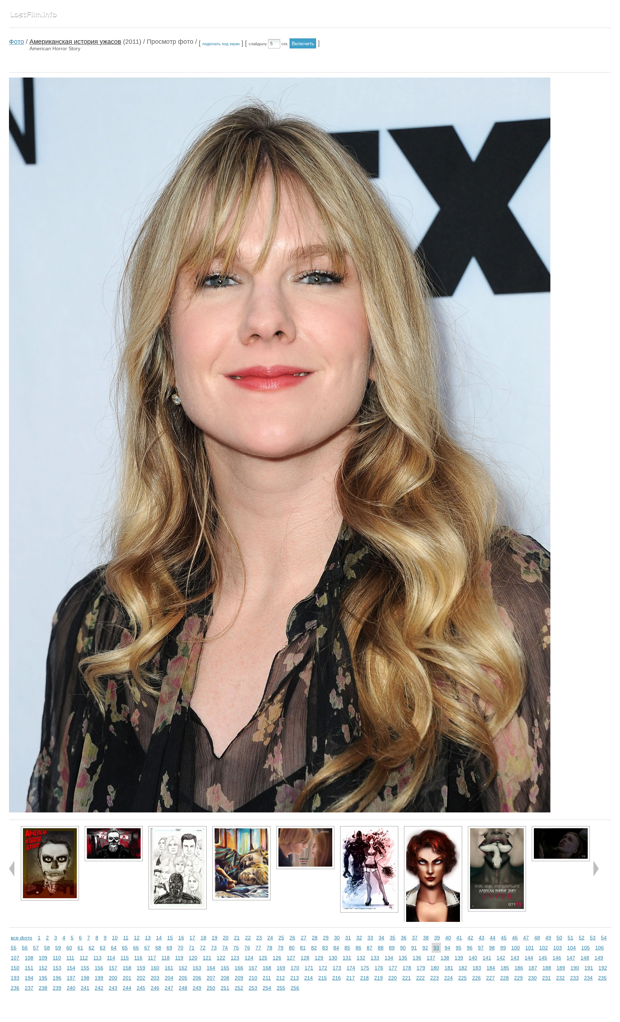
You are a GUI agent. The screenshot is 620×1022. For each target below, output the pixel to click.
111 (70, 958)
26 (292, 938)
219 (378, 978)
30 (337, 938)
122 (221, 958)
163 (197, 968)
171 (309, 968)
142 (501, 958)
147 (571, 958)
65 (125, 948)
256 (295, 988)
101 (529, 948)
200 (113, 978)
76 (247, 948)
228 (504, 978)
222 (420, 978)
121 (207, 958)
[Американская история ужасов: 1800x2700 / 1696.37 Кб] (497, 868)
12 (137, 938)
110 (57, 958)
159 (141, 968)
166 (239, 968)
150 (15, 968)
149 (599, 958)
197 (71, 978)
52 (581, 938)
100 (515, 948)
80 (292, 948)
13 (148, 938)
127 (291, 958)
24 (270, 938)
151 (29, 968)
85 (347, 948)
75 (236, 948)
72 (203, 948)
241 (85, 988)
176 (379, 968)
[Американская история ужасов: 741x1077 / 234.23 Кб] (177, 867)
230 (532, 978)
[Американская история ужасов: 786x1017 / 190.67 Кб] (50, 863)
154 (71, 968)
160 (155, 968)
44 (492, 938)
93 (436, 948)
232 (560, 978)
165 (225, 968)
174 (351, 968)
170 (295, 968)
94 (447, 948)
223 (434, 978)
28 (315, 938)
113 (97, 958)
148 (585, 958)
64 (114, 948)
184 (491, 968)
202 (141, 978)
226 (476, 978)
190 (574, 968)
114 (111, 958)
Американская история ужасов (75, 41)
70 (180, 948)
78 (269, 948)
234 (588, 978)
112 (84, 958)
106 (599, 948)
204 (169, 978)
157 (113, 968)
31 (348, 938)
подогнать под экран (221, 44)
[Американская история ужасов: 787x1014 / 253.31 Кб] (241, 863)
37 (415, 938)
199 (99, 978)
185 (505, 968)
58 (47, 948)
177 (393, 968)
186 (519, 968)
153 (57, 968)
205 (183, 978)
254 (267, 988)
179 (421, 968)
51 (570, 938)
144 (529, 958)
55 (14, 948)
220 (392, 978)
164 (211, 968)
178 (407, 968)
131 (347, 958)
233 (574, 978)
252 (239, 988)
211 (267, 978)
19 (214, 938)
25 (281, 938)
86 (358, 948)
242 (99, 988)
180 (435, 968)
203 (155, 978)
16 (181, 938)
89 (392, 948)
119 (179, 958)
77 (258, 948)
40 (448, 938)
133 (375, 958)
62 (91, 948)
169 (281, 968)
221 (406, 978)
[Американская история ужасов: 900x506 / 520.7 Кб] (113, 843)
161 (169, 968)
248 (183, 988)
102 (543, 948)
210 (253, 978)
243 (113, 988)
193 (15, 978)
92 (425, 948)
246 (155, 988)
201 (127, 978)
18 (203, 938)
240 (71, 988)
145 (543, 958)
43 (481, 938)
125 (263, 958)
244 (127, 988)
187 (533, 968)
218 (364, 978)
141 (487, 958)
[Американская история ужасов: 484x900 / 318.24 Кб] (433, 878)
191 (588, 968)
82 (314, 948)
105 (585, 948)
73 (214, 948)
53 (593, 938)
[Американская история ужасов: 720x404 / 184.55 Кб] (561, 843)
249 (197, 988)
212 (280, 978)
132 (361, 958)
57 (36, 948)
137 (431, 958)
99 (503, 948)
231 (546, 978)
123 (235, 958)
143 (515, 958)
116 (138, 958)
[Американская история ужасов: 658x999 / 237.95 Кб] (369, 869)
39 (437, 938)
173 (337, 968)
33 (370, 938)
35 (392, 938)
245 (141, 988)
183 (477, 968)
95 (458, 948)
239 (57, 988)
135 (403, 958)
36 (404, 938)
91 (414, 948)
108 (29, 958)
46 (515, 938)
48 (537, 938)
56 (25, 948)
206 (197, 978)
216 (336, 978)
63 (102, 948)
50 (559, 938)
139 (459, 958)
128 (305, 958)
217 (350, 978)
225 (462, 978)
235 (602, 978)
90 (403, 948)
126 (277, 958)
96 (470, 948)
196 (57, 978)
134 (389, 958)
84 (336, 948)
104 (571, 948)
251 (225, 988)
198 (85, 978)
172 (323, 968)
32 (359, 938)
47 (526, 938)
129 (319, 958)
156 (99, 968)
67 (147, 948)
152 (43, 968)
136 (417, 958)
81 (303, 948)
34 (381, 938)
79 (280, 948)
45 (504, 938)
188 (546, 968)
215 (322, 978)
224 (448, 978)
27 (303, 938)
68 (158, 948)
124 (249, 958)
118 (165, 958)
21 (237, 938)
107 (15, 958)
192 (602, 968)
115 (125, 958)
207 (211, 978)
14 (159, 938)
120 (193, 958)
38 (426, 938)
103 (557, 948)
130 (333, 958)
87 (369, 948)
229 (518, 978)
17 (192, 938)
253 (253, 988)
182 (463, 968)
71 (191, 948)
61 (80, 948)
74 (225, 948)
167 (253, 968)
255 (281, 988)
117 (152, 958)
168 (267, 968)
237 (29, 988)
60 (69, 948)
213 (294, 978)
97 (481, 948)
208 (225, 978)
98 (492, 948)
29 (326, 938)
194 (29, 978)
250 (211, 988)
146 (557, 958)
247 (169, 988)
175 (365, 968)
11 (125, 938)
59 (58, 948)
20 (226, 938)
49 (548, 938)
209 (239, 978)
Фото (16, 41)
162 (183, 968)
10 (115, 938)
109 (43, 958)
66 (136, 948)
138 (445, 958)
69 (169, 948)
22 (248, 938)
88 (381, 948)
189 (560, 968)
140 (473, 958)
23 (259, 938)
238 (43, 988)
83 (325, 948)
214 (308, 978)
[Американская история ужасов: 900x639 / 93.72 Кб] (305, 847)
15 (170, 938)
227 (490, 978)
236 (15, 988)
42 (470, 938)
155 (85, 968)
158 (127, 968)
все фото (21, 938)
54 (604, 938)
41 (459, 938)
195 (43, 978)
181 (449, 968)
